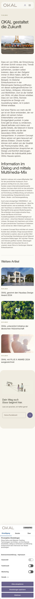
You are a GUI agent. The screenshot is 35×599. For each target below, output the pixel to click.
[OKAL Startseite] (10, 5)
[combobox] (14, 415)
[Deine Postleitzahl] (30, 415)
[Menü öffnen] (30, 5)
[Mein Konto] (25, 5)
